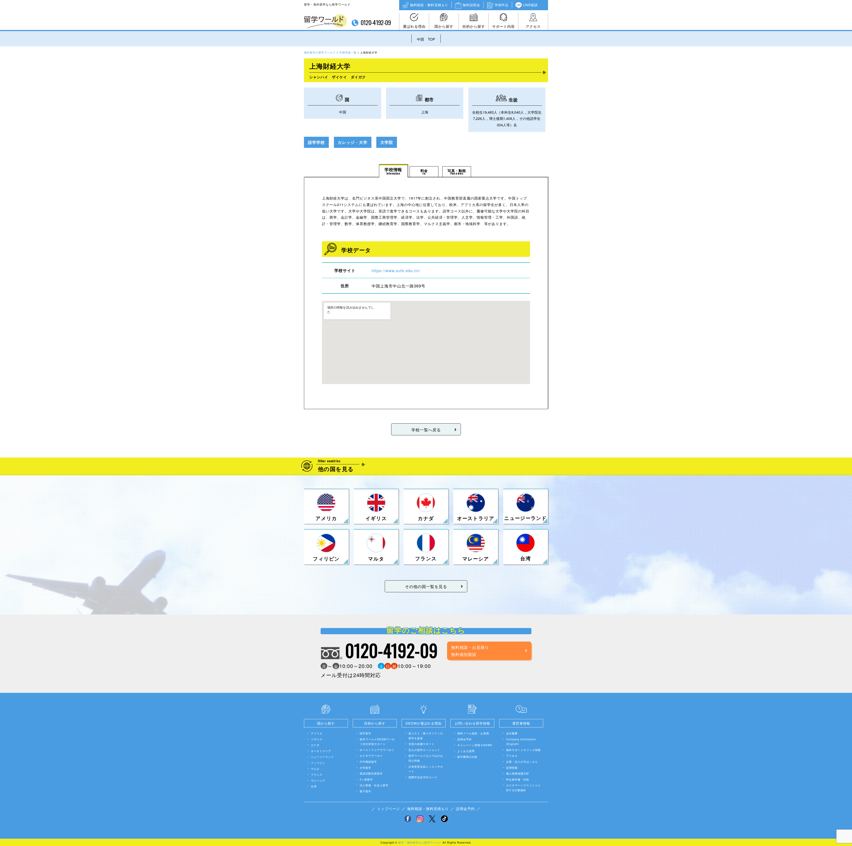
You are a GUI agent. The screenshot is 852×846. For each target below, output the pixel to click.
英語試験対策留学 (371, 773)
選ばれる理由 (414, 26)
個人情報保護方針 (517, 773)
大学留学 (365, 767)
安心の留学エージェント (424, 750)
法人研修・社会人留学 (374, 785)
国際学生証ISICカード (423, 777)
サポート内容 (503, 26)
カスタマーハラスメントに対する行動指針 (523, 787)
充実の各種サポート (421, 744)
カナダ (315, 745)
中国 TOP (426, 39)
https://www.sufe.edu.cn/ (396, 270)
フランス (316, 774)
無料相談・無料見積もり (429, 4)
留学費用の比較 (467, 757)
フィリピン (318, 763)
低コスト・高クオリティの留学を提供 (425, 735)
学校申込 (501, 4)
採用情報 (512, 767)
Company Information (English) (521, 741)
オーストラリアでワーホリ (377, 750)
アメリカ (316, 733)
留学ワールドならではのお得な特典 (425, 758)
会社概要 (512, 733)
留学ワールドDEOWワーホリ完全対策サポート (377, 741)
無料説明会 (471, 4)
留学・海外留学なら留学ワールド (420, 842)
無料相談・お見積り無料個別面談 (470, 650)
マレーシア (318, 780)
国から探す (443, 26)
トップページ (388, 808)
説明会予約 (464, 739)
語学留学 (365, 733)
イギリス (316, 739)
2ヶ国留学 (366, 779)
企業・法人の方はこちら (522, 761)
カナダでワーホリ (371, 755)
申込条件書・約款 (517, 779)
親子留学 (365, 791)
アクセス (533, 26)
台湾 (314, 786)
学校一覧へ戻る (426, 429)
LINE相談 (530, 4)
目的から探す (473, 26)
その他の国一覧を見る (426, 586)
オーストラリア (321, 751)
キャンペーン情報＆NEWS (474, 745)
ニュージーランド (322, 757)
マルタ (315, 769)
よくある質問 (466, 751)
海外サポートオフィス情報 (523, 750)
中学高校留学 (368, 761)
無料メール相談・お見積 (473, 733)
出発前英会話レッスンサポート (425, 769)
